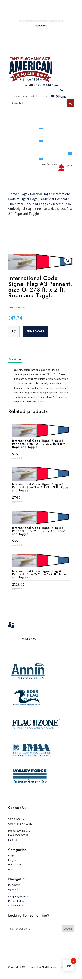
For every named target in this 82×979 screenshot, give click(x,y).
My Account (20, 96)
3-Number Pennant (53, 199)
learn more (41, 25)
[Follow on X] (41, 941)
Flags (23, 194)
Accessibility (15, 905)
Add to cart (36, 331)
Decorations (15, 864)
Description (15, 359)
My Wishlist (14, 889)
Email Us (13, 840)
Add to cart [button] (41, 595)
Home (12, 194)
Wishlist (35, 96)
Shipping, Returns (18, 896)
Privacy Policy (16, 901)
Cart (46, 96)
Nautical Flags (40, 194)
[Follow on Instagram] (49, 941)
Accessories (15, 869)
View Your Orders (32, 623)
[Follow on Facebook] (33, 941)
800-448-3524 (50, 85)
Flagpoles (14, 860)
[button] (67, 260)
